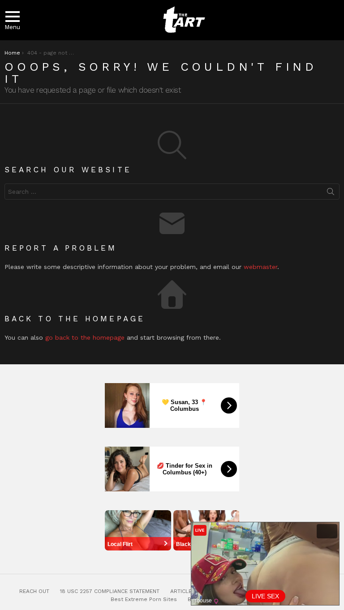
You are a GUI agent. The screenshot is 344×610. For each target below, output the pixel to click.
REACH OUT (34, 591)
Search (331, 193)
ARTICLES (182, 591)
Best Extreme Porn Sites (144, 599)
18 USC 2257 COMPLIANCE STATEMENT (109, 591)
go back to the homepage (85, 337)
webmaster (260, 266)
